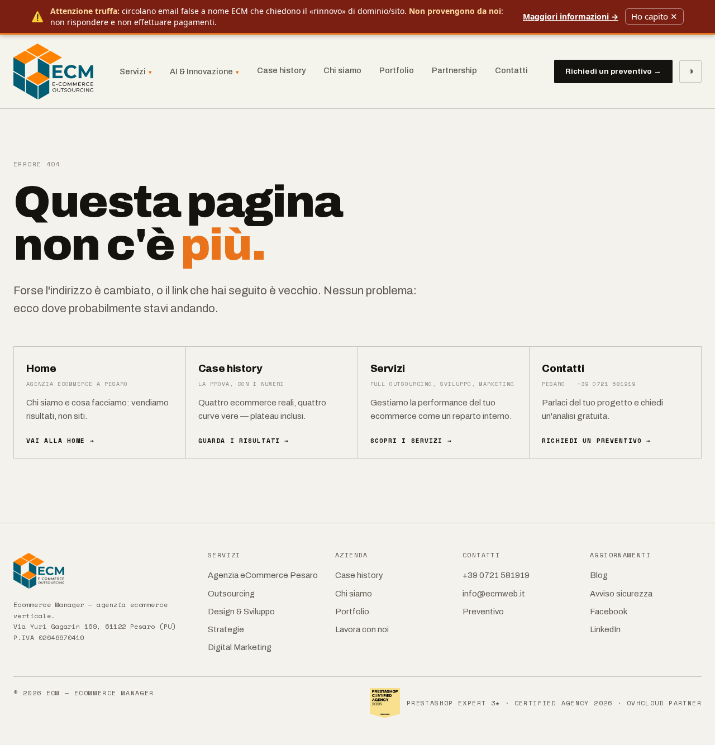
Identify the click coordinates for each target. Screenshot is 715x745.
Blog (599, 575)
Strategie (226, 629)
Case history (281, 70)
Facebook (608, 611)
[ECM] (102, 570)
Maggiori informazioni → (570, 16)
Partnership (454, 70)
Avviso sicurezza (621, 593)
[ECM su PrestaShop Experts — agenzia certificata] (385, 703)
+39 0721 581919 (496, 575)
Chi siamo (342, 70)
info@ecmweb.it (494, 593)
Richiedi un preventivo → (613, 71)
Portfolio (396, 70)
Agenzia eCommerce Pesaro (263, 575)
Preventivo (483, 611)
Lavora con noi (362, 629)
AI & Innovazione (204, 71)
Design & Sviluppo (241, 611)
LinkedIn (605, 629)
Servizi (136, 71)
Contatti (511, 70)
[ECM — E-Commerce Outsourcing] (53, 71)
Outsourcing (231, 593)
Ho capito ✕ (654, 16)
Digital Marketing (239, 647)
